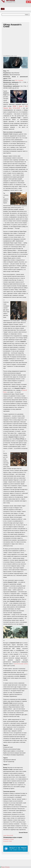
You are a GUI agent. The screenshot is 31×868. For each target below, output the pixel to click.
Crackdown (20, 80)
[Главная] (8, 2)
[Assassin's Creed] (15, 638)
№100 (11, 835)
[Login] (27, 2)
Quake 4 (21, 106)
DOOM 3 (15, 106)
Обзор (8, 835)
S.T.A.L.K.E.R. (16, 108)
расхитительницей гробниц (21, 663)
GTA (16, 80)
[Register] (30, 2)
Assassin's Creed (8, 839)
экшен (4, 835)
